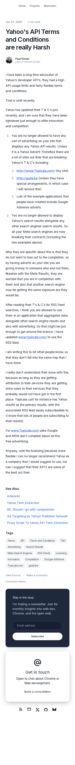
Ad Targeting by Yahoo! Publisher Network (37, 516)
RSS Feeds (44, 553)
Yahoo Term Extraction (23, 503)
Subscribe (37, 636)
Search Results (34, 546)
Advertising (14, 546)
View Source (13, 575)
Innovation (14, 559)
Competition (32, 559)
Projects (35, 5)
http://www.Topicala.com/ (36, 171)
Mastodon (50, 5)
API (22, 540)
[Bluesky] (54, 710)
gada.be (33, 565)
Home (22, 5)
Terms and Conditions (42, 540)
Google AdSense (54, 559)
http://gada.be (27, 178)
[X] (37, 710)
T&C (63, 540)
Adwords (13, 496)
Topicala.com (15, 565)
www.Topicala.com (25, 430)
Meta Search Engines (20, 553)
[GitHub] (46, 710)
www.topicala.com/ (32, 337)
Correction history (16, 581)
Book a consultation (37, 691)
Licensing (61, 553)
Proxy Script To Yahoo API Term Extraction (37, 523)
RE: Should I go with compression (30, 509)
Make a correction (37, 575)
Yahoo (11, 540)
